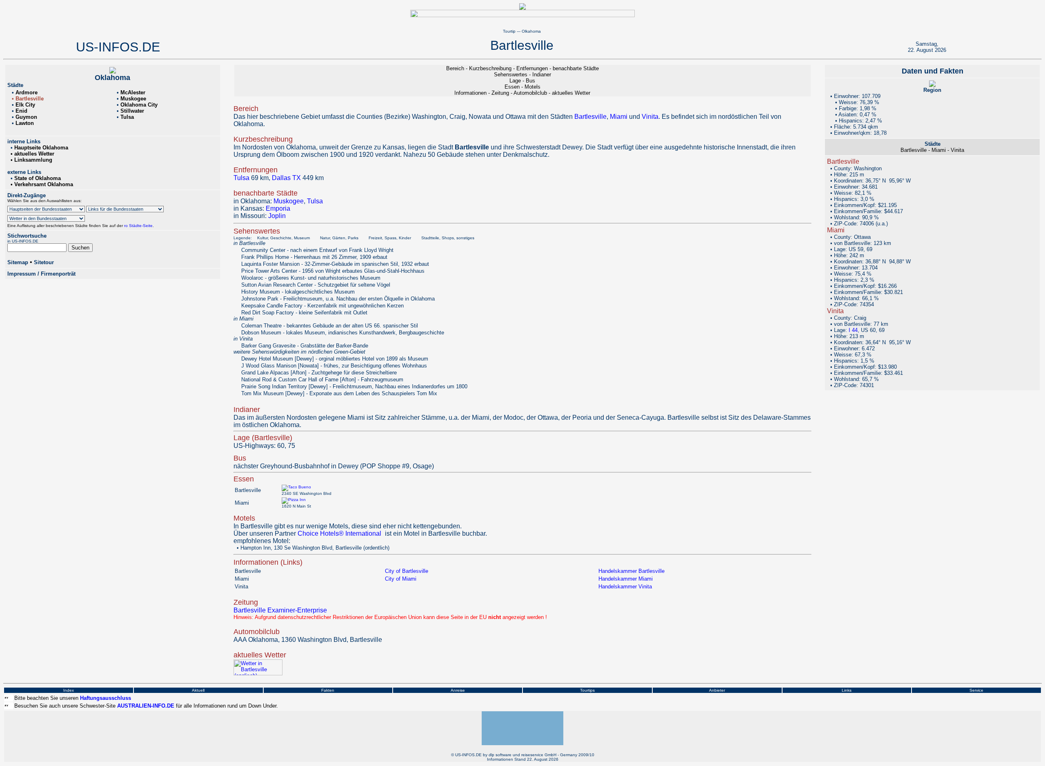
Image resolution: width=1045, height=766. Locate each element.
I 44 (853, 330)
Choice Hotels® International (339, 533)
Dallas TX (286, 177)
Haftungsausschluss (105, 698)
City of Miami (400, 579)
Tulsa (241, 177)
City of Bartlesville (406, 571)
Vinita (650, 116)
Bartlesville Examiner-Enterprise (280, 610)
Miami (618, 116)
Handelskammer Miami (625, 579)
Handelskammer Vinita (625, 586)
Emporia (278, 208)
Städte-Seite (140, 225)
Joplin (277, 215)
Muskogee (288, 201)
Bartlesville (590, 116)
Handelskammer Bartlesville (631, 571)
